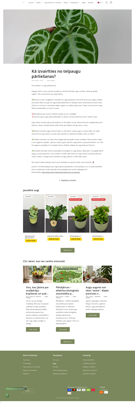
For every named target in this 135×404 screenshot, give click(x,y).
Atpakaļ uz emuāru (68, 180)
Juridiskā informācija (89, 374)
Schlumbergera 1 (97, 236)
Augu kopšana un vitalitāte (31, 367)
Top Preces (26, 360)
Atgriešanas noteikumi (90, 370)
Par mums (56, 360)
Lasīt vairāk (33, 329)
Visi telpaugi (27, 363)
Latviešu (27, 391)
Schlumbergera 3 (75, 236)
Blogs (54, 363)
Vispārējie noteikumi (89, 363)
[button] (39, 2)
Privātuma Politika (88, 360)
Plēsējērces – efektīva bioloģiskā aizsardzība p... (67, 290)
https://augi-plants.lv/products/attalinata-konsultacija (61, 172)
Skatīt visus (68, 250)
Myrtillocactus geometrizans (30, 237)
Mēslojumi (26, 374)
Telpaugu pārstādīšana (60, 374)
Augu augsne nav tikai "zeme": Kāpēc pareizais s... (97, 290)
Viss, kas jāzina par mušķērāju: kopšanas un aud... (37, 290)
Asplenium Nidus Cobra (55, 236)
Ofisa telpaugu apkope (60, 370)
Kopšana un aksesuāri (30, 370)
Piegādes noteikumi (89, 367)
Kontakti (55, 367)
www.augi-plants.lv (64, 397)
